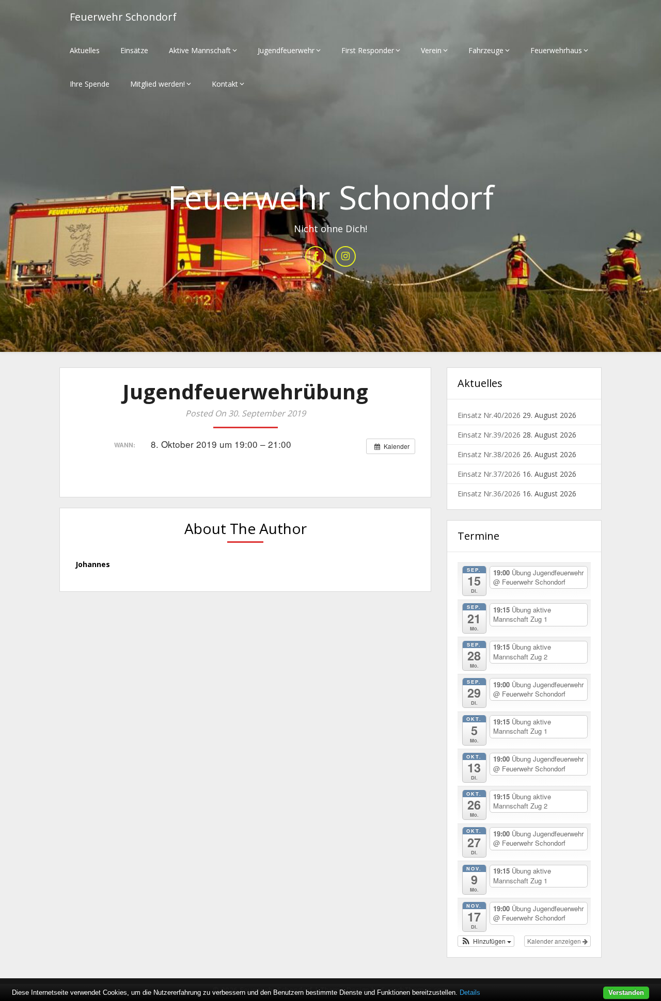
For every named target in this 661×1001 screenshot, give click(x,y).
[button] (486, 941)
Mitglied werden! (157, 84)
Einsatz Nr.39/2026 (489, 435)
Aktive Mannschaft (200, 50)
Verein (431, 50)
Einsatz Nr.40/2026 (489, 415)
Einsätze (134, 50)
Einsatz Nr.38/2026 (489, 454)
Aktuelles (85, 50)
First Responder (367, 50)
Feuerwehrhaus (556, 50)
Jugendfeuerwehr (286, 50)
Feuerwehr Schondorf (123, 17)
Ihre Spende (89, 84)
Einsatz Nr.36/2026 (489, 493)
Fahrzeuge (485, 50)
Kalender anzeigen (555, 941)
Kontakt (225, 84)
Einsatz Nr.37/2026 (489, 474)
